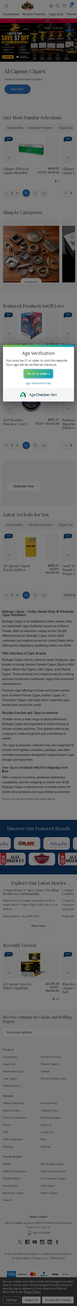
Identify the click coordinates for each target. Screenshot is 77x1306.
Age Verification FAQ (38, 383)
